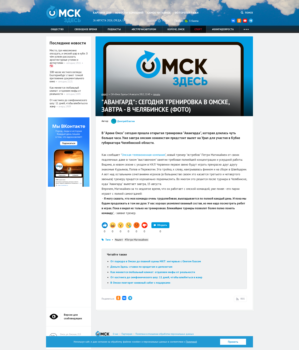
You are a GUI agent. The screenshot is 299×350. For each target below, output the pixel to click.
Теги (108, 239)
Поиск (248, 12)
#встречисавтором (144, 29)
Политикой (191, 341)
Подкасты (114, 29)
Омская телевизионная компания (143, 155)
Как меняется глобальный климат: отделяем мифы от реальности (152, 272)
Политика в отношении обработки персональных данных (164, 333)
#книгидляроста (223, 29)
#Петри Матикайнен (136, 239)
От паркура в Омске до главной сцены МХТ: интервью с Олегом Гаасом (155, 261)
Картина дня (102, 12)
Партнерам (126, 333)
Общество (57, 29)
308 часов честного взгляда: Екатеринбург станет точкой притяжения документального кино (67, 76)
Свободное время (85, 29)
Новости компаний (129, 12)
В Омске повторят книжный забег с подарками (140, 282)
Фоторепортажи (186, 12)
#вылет (119, 239)
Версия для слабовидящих (73, 316)
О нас (115, 333)
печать (156, 94)
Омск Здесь (63, 14)
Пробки (178, 20)
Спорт (198, 29)
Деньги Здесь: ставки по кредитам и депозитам (141, 266)
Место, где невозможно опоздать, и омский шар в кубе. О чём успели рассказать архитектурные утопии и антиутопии (69, 56)
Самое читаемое (159, 12)
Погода (151, 20)
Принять (233, 341)
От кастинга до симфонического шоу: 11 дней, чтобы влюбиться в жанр (156, 277)
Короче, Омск (176, 29)
